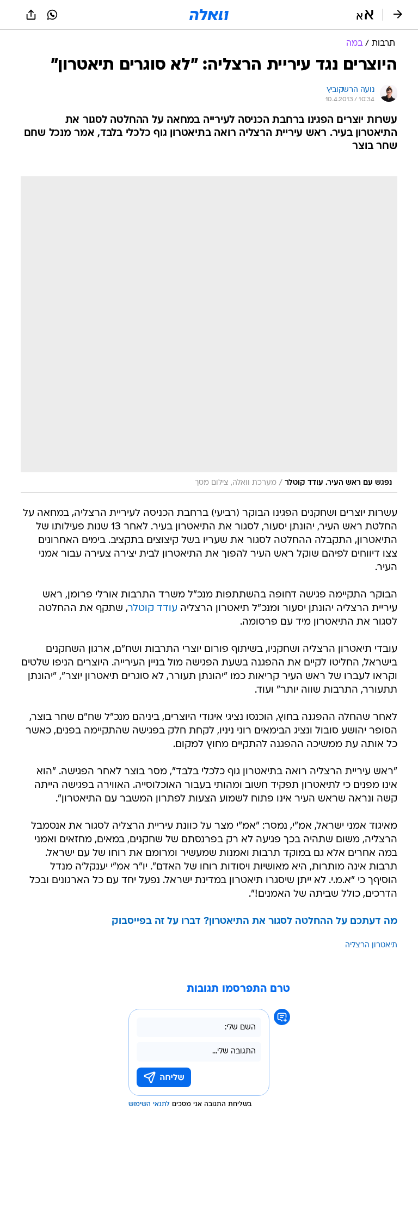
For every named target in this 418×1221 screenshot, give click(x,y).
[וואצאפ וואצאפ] (52, 14)
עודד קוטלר (152, 608)
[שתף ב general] (31, 15)
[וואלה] (209, 14)
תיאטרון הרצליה (371, 945)
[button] (364, 15)
